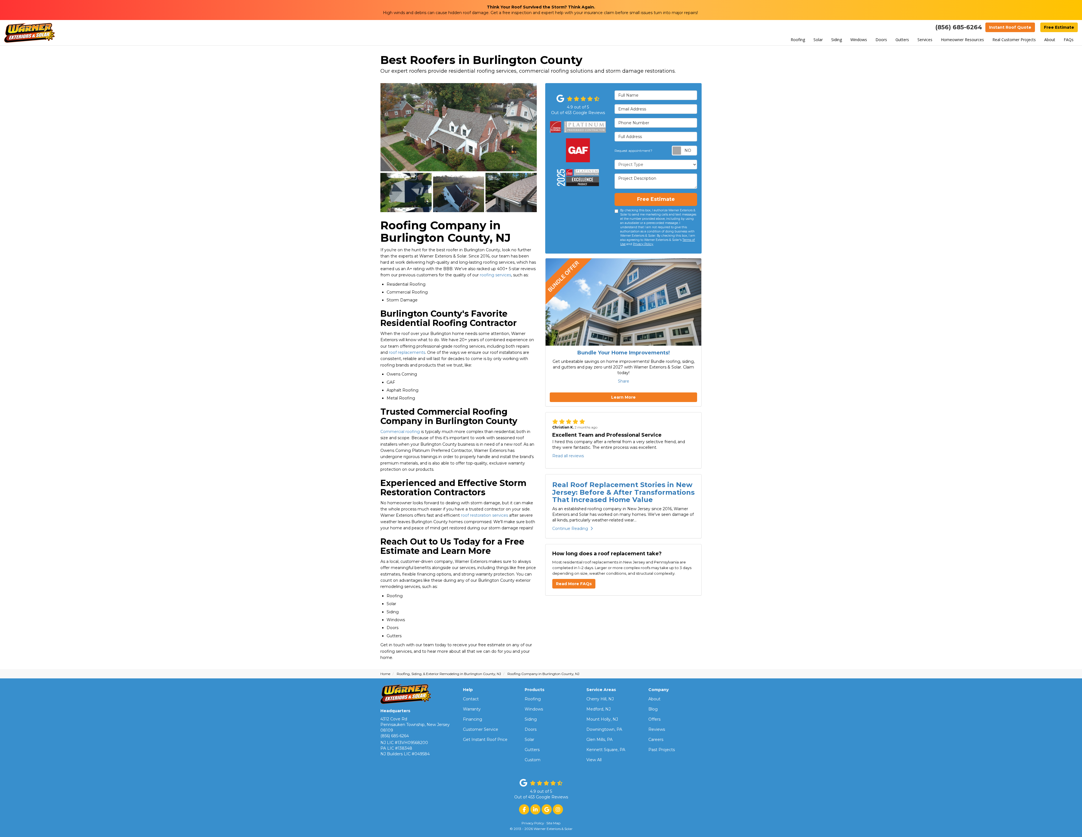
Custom (532, 759)
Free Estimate (1059, 27)
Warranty (472, 709)
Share (623, 381)
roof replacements (407, 352)
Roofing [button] (798, 39)
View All (594, 759)
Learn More (623, 397)
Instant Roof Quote (1010, 27)
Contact (471, 698)
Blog (653, 709)
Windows (534, 709)
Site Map (553, 823)
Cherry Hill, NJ (600, 698)
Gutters (532, 749)
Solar (529, 739)
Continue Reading (570, 528)
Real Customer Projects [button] (1014, 39)
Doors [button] (881, 39)
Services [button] (924, 39)
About (654, 698)
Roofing (533, 698)
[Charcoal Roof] (458, 192)
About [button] (1049, 39)
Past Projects (661, 749)
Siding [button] (836, 39)
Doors (530, 729)
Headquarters (395, 710)
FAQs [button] (1069, 39)
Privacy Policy (643, 244)
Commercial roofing (400, 431)
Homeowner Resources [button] (962, 39)
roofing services (495, 274)
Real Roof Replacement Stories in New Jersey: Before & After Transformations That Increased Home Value (623, 492)
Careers (655, 739)
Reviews (656, 729)
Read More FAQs (574, 583)
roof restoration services (484, 515)
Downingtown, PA (604, 729)
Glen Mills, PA (599, 739)
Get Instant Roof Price (485, 739)
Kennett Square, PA (605, 749)
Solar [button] (818, 39)
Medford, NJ (598, 709)
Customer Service (480, 729)
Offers (654, 719)
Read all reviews (568, 455)
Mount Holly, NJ (602, 719)
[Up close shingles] (511, 192)
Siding (531, 719)
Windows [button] (858, 39)
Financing (472, 719)
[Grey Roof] (406, 192)
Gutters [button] (902, 39)
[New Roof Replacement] (458, 127)
